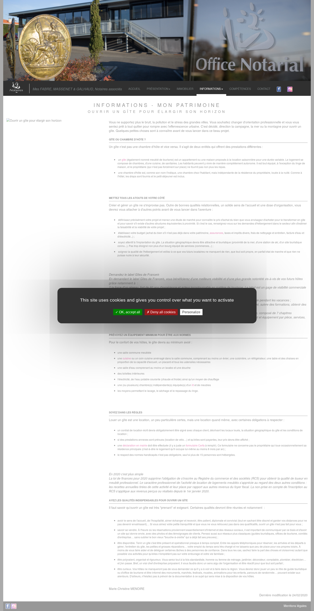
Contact (263, 89)
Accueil (134, 89)
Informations (210, 89)
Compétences (240, 89)
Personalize (191, 312)
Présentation (157, 89)
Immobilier (185, 89)
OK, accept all (129, 312)
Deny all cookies (163, 312)
